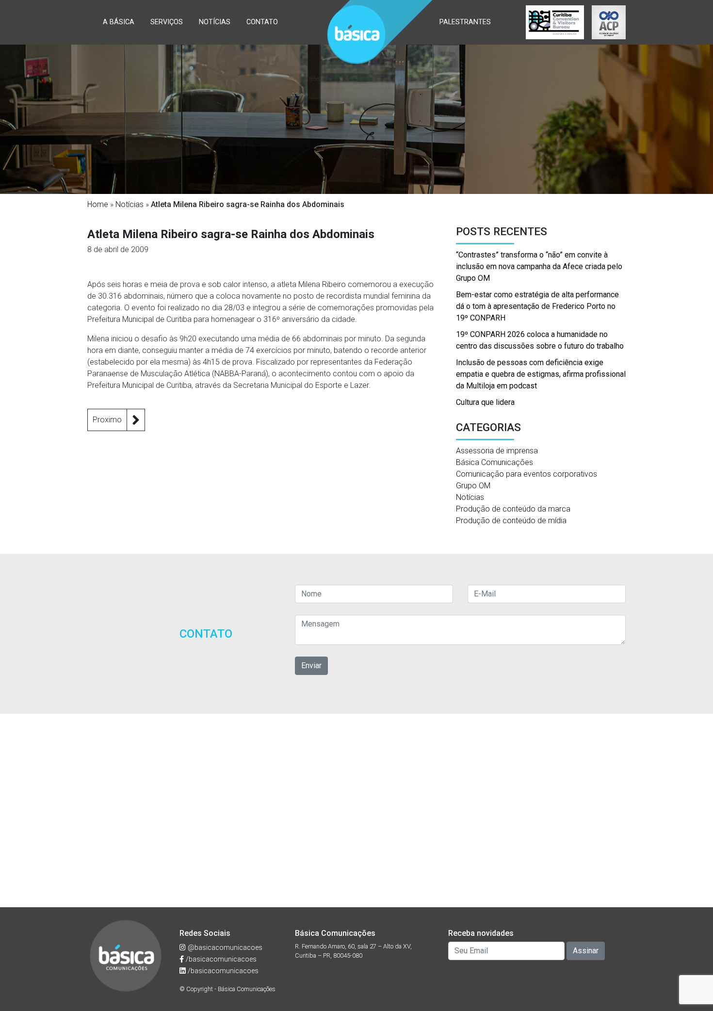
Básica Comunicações (494, 462)
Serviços (166, 22)
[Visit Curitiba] (555, 22)
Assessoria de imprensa (497, 450)
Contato (262, 22)
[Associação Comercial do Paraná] (609, 22)
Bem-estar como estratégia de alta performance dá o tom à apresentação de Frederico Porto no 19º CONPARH (537, 306)
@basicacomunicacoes (224, 948)
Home (97, 204)
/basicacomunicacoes (220, 959)
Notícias (214, 22)
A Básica (118, 22)
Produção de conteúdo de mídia (511, 520)
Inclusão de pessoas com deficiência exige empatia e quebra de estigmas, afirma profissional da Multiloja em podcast (541, 374)
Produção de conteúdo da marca (513, 509)
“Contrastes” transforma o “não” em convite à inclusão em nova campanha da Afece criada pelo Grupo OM (539, 266)
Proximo (107, 419)
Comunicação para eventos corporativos (526, 474)
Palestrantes (465, 22)
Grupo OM (473, 485)
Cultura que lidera (485, 402)
